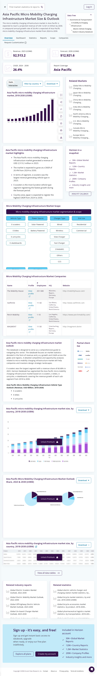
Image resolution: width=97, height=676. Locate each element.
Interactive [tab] (13, 85)
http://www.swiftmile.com (73, 303)
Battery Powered (38, 230)
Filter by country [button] (31, 84)
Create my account (47, 654)
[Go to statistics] (36, 546)
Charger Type (59, 218)
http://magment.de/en (72, 326)
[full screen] (61, 94)
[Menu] (5, 7)
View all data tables (47, 573)
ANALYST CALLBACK (80, 194)
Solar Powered (38, 224)
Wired (59, 224)
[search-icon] (41, 7)
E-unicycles (15, 237)
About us (54, 671)
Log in (89, 6)
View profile (31, 292)
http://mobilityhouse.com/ (74, 291)
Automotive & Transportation (81, 20)
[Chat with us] (91, 669)
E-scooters (15, 224)
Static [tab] (11, 82)
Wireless (59, 230)
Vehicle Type (15, 218)
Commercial (81, 230)
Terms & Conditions (77, 671)
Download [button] (51, 84)
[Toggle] (68, 19)
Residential (81, 224)
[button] (81, 19)
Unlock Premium (48, 442)
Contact (45, 671)
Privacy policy (64, 671)
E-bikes (16, 230)
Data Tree (71, 15)
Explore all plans (23, 654)
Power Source (37, 218)
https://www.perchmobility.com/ (76, 314)
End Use (81, 218)
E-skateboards (16, 243)
